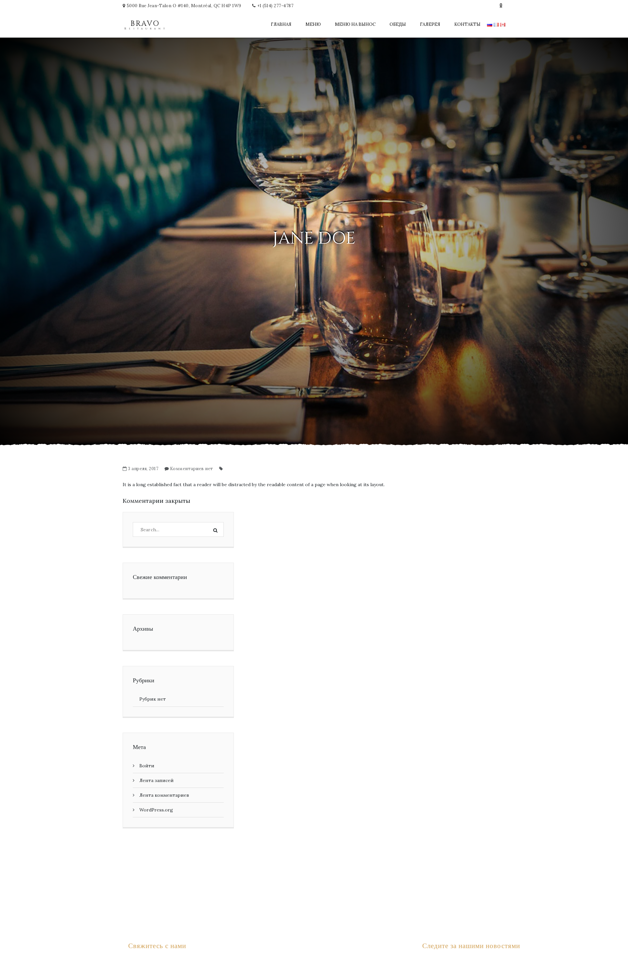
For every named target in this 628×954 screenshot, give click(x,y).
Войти (146, 766)
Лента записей (156, 780)
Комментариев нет (191, 468)
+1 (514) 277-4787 (275, 6)
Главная (281, 24)
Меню (313, 24)
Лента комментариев (164, 795)
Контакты (467, 24)
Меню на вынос (355, 24)
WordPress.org (156, 810)
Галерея (430, 24)
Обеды (398, 24)
